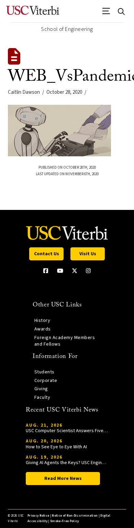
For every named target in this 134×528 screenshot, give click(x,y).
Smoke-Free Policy (64, 521)
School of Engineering (67, 29)
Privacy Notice (38, 516)
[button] (106, 13)
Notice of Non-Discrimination (75, 516)
